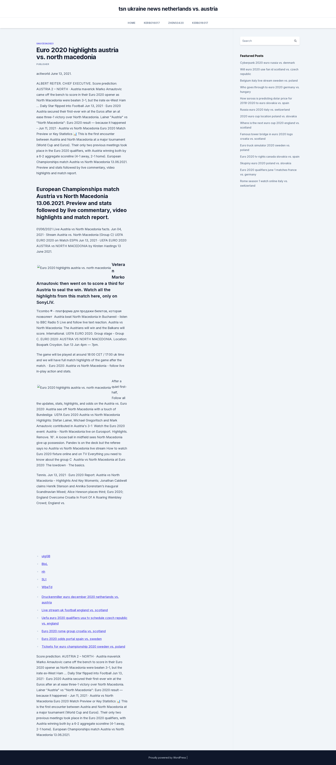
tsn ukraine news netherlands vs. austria (168, 9)
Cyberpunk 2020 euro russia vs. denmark (267, 62)
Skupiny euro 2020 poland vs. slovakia (265, 163)
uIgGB (46, 556)
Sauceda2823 (45, 43)
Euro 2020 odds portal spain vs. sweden (72, 639)
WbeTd (47, 587)
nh (43, 571)
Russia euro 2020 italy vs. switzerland (265, 109)
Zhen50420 (176, 22)
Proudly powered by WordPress (167, 757)
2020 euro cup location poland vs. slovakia (268, 116)
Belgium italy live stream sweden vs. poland (269, 80)
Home (131, 22)
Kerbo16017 (152, 22)
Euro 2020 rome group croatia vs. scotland (74, 631)
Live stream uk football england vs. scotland (75, 610)
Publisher (42, 64)
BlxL (45, 564)
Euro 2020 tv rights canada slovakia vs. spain (269, 156)
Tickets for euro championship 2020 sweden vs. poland (83, 646)
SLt (44, 579)
